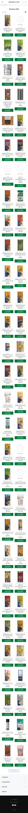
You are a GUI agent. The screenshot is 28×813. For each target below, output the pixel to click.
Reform (7, 27)
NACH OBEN (14, 810)
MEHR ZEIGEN (14, 770)
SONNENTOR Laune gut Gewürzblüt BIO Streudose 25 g (20, 255)
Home (2, 4)
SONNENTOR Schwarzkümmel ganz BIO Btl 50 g (7, 281)
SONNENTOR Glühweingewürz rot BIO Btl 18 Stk (20, 734)
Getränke (20, 731)
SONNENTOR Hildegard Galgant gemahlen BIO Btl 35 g (7, 560)
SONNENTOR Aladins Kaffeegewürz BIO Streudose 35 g (7, 104)
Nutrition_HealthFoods (20, 52)
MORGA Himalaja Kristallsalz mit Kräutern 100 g (8, 433)
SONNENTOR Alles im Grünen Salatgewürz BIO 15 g (7, 484)
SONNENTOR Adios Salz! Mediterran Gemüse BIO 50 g (20, 484)
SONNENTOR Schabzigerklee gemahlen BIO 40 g (20, 179)
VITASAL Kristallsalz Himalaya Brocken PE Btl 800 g (8, 407)
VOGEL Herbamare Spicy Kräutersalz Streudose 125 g (20, 534)
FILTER (5, 12)
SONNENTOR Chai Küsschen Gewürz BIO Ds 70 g (20, 560)
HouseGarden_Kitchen (20, 757)
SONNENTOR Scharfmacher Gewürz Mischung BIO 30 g (7, 381)
